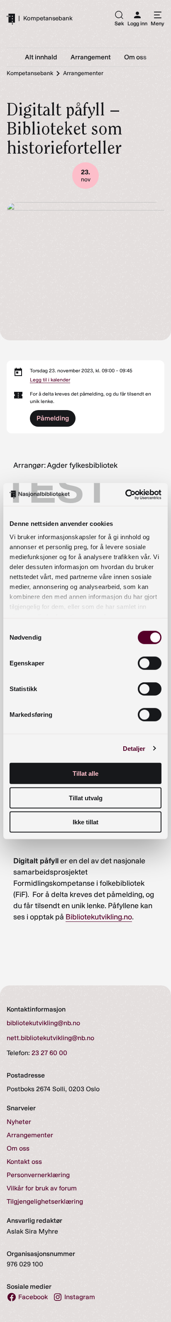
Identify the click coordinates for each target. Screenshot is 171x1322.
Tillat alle (85, 773)
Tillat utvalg (86, 797)
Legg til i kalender (50, 380)
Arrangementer (30, 1135)
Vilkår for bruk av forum (42, 1188)
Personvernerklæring (38, 1175)
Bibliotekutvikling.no (99, 916)
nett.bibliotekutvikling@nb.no (50, 1038)
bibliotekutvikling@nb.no (43, 1023)
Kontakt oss (24, 1162)
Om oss (18, 1148)
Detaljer (134, 748)
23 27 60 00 (49, 1053)
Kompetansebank (48, 18)
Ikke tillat (85, 822)
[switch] (149, 663)
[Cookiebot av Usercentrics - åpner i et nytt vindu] (125, 494)
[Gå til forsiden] (11, 18)
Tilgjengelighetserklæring (45, 1201)
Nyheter (19, 1122)
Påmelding (53, 418)
